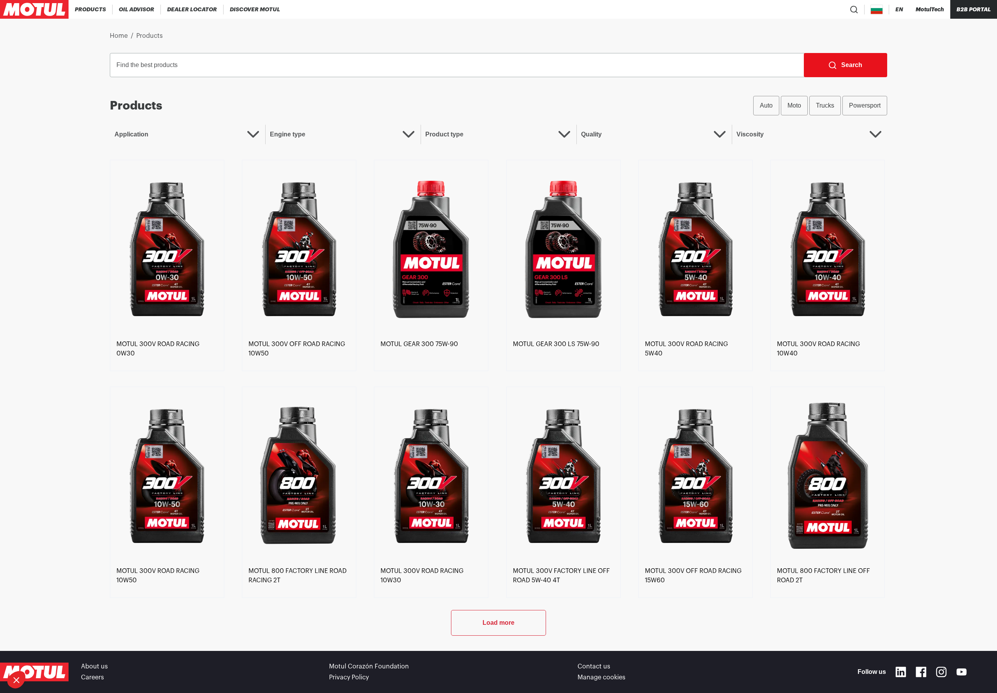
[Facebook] (921, 671)
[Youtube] (961, 671)
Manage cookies (601, 677)
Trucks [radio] (825, 105)
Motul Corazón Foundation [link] (369, 666)
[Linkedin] (900, 671)
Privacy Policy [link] (349, 677)
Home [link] (119, 36)
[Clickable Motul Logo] (34, 9)
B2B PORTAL (973, 9)
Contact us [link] (594, 666)
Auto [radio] (766, 105)
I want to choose (48, 654)
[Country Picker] (877, 9)
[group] (820, 105)
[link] (167, 248)
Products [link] (149, 36)
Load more (498, 622)
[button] (16, 679)
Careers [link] (92, 677)
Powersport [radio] (865, 105)
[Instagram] (941, 671)
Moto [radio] (794, 105)
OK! (130, 654)
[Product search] (854, 9)
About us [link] (94, 666)
